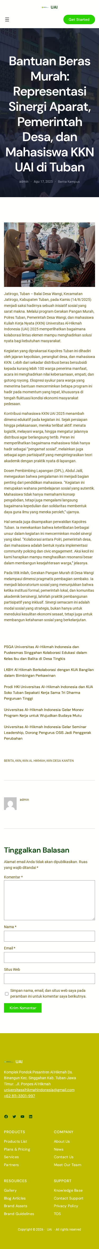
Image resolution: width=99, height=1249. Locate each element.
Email (9, 948)
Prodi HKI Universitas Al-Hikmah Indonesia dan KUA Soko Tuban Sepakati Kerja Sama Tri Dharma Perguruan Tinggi (48, 692)
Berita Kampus (69, 182)
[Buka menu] (7, 19)
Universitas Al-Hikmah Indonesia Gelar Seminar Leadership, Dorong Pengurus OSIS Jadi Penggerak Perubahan (47, 732)
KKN (18, 761)
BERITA (9, 761)
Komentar (13, 877)
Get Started (79, 19)
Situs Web (12, 969)
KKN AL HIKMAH (33, 761)
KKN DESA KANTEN (60, 761)
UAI (54, 7)
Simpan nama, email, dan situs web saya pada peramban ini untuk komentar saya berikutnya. (48, 993)
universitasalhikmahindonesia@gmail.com (39, 1089)
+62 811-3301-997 (19, 1095)
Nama (10, 927)
